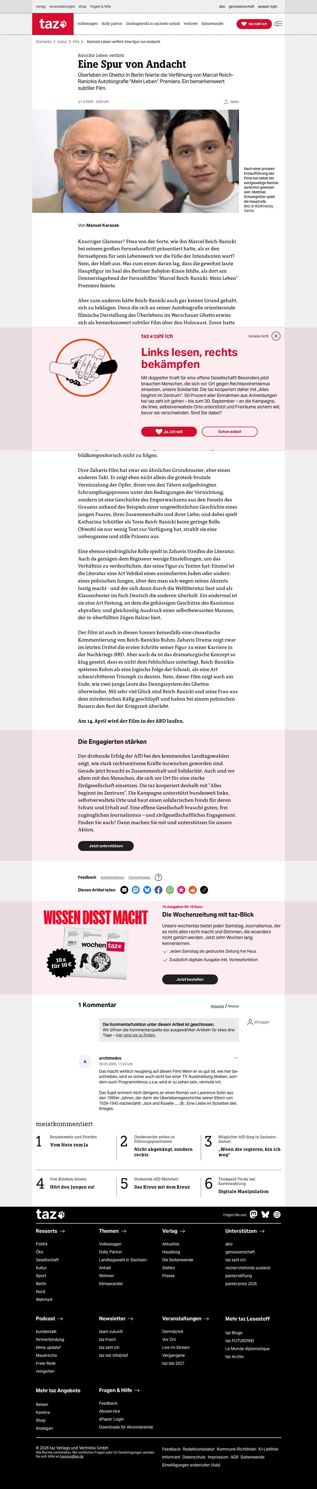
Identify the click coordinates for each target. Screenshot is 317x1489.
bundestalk (46, 1331)
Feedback (108, 1403)
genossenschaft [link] (241, 6)
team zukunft (111, 1331)
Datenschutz (195, 1457)
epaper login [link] (267, 6)
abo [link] (222, 6)
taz (51, 1215)
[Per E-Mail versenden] (124, 890)
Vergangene (173, 1355)
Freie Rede (46, 1363)
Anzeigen (44, 1428)
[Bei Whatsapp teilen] (170, 890)
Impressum (218, 1457)
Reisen (42, 1404)
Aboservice (109, 1411)
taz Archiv (234, 1356)
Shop (41, 1420)
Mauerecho (46, 1355)
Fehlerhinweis (140, 877)
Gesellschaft (47, 1259)
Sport (41, 1275)
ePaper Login (111, 1419)
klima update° (48, 1347)
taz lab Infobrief (113, 1355)
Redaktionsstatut (199, 1449)
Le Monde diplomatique (247, 1348)
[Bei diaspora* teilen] (181, 890)
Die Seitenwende (177, 1259)
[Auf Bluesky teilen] (147, 890)
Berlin (41, 1283)
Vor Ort (169, 1339)
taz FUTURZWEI (239, 1340)
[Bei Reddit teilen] (193, 890)
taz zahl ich (235, 1259)
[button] (278, 24)
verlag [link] (41, 6)
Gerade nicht (258, 336)
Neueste (217, 1006)
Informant (171, 1457)
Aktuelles (170, 1244)
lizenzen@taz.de (71, 1456)
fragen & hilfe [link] (100, 6)
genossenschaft (240, 1252)
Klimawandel (111, 1283)
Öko (39, 1252)
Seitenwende (252, 1457)
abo (229, 1244)
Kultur (62, 41)
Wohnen (106, 1275)
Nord (40, 1291)
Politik (42, 1244)
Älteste (233, 1006)
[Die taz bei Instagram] (277, 1217)
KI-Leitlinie (268, 1449)
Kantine (43, 1412)
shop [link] (82, 6)
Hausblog (171, 1252)
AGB (235, 1457)
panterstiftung (238, 1275)
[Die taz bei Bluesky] (265, 1217)
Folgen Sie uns (234, 1215)
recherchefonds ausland (247, 1267)
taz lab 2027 (173, 1363)
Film (76, 41)
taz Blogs (233, 1332)
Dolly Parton (110, 1252)
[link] (88, 24)
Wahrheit (44, 1299)
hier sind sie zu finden (135, 1035)
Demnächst (172, 1331)
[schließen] (276, 336)
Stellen (168, 1267)
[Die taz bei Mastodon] (254, 1217)
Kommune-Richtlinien (237, 1449)
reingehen (45, 1371)
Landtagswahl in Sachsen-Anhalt (123, 1263)
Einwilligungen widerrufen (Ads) (191, 1465)
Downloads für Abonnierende (126, 1427)
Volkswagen (110, 1244)
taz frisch (107, 1339)
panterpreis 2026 (241, 1283)
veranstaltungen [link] (62, 6)
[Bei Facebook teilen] (158, 890)
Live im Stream (176, 1347)
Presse (168, 1275)
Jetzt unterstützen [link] (106, 845)
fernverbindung (50, 1339)
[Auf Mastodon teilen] (136, 890)
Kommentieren (113, 877)
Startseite (44, 41)
